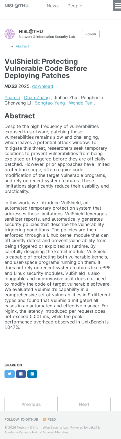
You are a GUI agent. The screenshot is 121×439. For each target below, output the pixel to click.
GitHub (31, 419)
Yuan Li (12, 97)
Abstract (22, 46)
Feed (51, 419)
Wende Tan (80, 103)
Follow (91, 34)
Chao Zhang (37, 97)
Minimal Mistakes (55, 432)
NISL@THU (17, 5)
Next (84, 404)
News (53, 5)
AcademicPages (16, 432)
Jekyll (93, 427)
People (75, 5)
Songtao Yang (50, 103)
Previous (31, 404)
